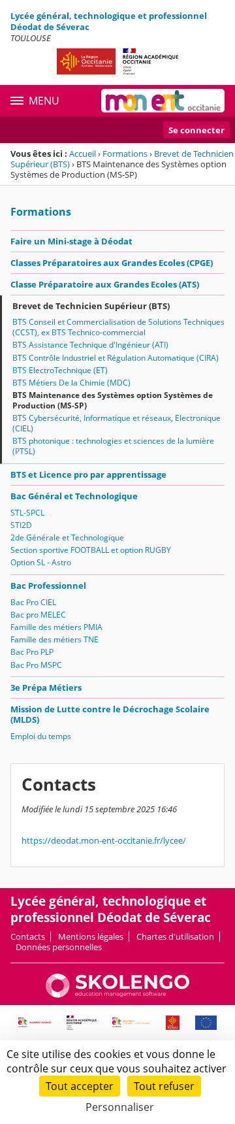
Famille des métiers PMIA (56, 627)
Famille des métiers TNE (54, 639)
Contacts (27, 936)
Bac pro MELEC (38, 614)
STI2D (21, 525)
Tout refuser (164, 1086)
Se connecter (196, 130)
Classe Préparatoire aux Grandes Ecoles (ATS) (104, 284)
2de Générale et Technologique (67, 537)
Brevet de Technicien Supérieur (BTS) (91, 306)
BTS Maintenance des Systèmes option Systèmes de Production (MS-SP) (112, 400)
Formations (125, 153)
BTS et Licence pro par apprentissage (88, 474)
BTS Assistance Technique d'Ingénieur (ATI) (90, 344)
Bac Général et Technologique (74, 496)
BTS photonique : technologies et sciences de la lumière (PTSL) (113, 446)
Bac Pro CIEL (33, 602)
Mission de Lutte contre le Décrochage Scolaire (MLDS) (110, 714)
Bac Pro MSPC (36, 664)
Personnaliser (120, 1107)
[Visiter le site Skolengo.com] (117, 994)
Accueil (82, 153)
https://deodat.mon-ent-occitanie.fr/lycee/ (104, 840)
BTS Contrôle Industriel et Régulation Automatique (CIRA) (115, 357)
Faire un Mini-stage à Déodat (71, 241)
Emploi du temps (40, 736)
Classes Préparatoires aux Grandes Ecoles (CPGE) (111, 263)
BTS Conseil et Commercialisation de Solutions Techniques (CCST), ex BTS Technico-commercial (118, 327)
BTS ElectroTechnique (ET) (60, 370)
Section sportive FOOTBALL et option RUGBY (90, 549)
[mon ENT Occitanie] (163, 100)
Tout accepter (80, 1086)
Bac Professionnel (48, 585)
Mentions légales (90, 936)
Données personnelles (59, 947)
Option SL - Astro (40, 562)
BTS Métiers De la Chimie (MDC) (71, 382)
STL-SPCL (27, 512)
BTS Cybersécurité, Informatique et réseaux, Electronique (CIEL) (116, 423)
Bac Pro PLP (32, 651)
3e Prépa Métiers (46, 687)
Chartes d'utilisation (175, 936)
